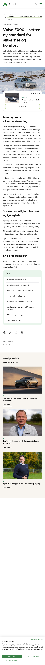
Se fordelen (23, 106)
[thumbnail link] (22, 380)
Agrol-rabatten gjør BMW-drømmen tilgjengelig (21, 484)
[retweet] (16, 333)
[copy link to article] (10, 333)
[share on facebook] (4, 333)
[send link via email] (21, 333)
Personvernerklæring (36, 639)
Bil (3, 395)
